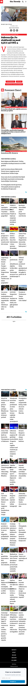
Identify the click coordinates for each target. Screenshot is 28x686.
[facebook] (17, 30)
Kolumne (14, 660)
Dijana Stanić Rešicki (14, 27)
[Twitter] (11, 30)
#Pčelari (19, 81)
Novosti (14, 649)
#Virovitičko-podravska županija (14, 84)
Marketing (14, 664)
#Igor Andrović (10, 81)
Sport (14, 652)
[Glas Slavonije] (1, 2)
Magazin (14, 657)
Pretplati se (13, 681)
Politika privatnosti (14, 666)
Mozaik (14, 655)
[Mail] (14, 30)
